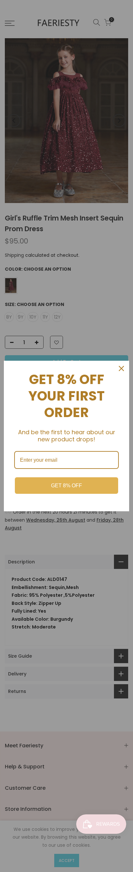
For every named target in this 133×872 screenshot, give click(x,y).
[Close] (121, 368)
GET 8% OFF (66, 485)
